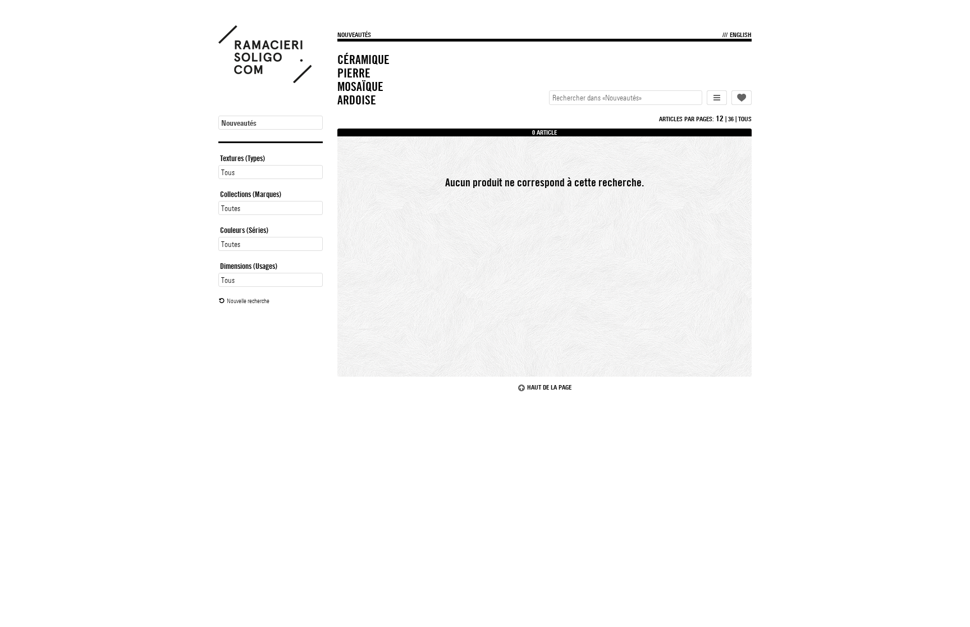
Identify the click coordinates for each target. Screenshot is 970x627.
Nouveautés (354, 34)
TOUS (745, 119)
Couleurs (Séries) (244, 230)
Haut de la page (549, 387)
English (741, 34)
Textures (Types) (242, 158)
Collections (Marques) (250, 194)
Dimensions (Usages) (248, 266)
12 (720, 118)
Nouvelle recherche (248, 301)
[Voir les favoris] (741, 97)
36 (731, 119)
